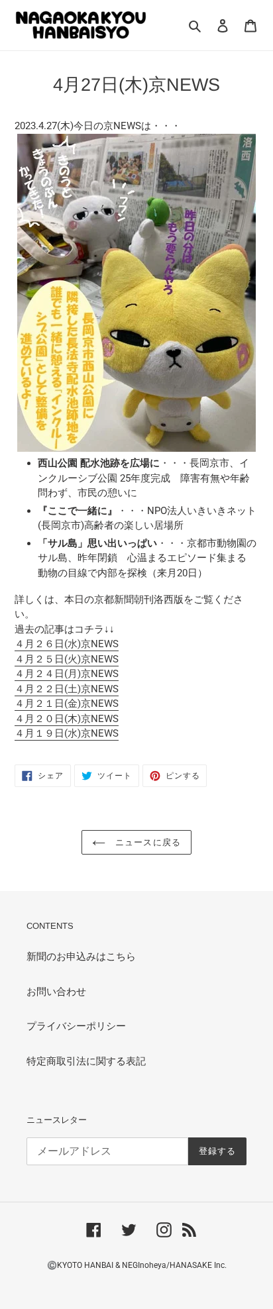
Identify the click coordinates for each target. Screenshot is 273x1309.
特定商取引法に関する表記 (86, 1061)
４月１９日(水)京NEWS (67, 733)
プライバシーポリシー (76, 1026)
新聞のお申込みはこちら (81, 957)
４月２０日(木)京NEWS (67, 719)
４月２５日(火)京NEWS (67, 659)
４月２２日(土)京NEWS (67, 689)
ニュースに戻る (146, 842)
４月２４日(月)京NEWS (67, 674)
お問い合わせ (56, 992)
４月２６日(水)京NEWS (67, 644)
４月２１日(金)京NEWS (67, 703)
